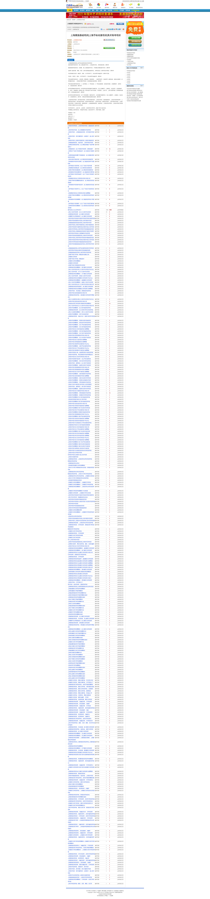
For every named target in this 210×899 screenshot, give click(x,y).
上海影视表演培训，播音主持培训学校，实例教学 (80, 688)
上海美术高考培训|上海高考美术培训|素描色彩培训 (81, 229)
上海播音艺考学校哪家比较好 (75, 612)
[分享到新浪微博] (107, 29)
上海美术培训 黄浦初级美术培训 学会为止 (78, 414)
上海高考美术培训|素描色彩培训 (76, 505)
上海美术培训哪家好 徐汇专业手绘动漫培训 (79, 442)
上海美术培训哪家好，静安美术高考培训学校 (79, 322)
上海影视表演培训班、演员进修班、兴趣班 (79, 703)
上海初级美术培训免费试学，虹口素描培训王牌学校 (81, 172)
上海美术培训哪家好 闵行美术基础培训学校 (79, 401)
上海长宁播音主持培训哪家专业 (76, 607)
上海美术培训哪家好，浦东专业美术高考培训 (79, 378)
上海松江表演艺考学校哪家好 (75, 661)
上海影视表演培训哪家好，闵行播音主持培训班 (80, 267)
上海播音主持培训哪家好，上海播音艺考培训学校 (80, 484)
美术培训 (91, 7)
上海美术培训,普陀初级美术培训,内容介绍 (78, 335)
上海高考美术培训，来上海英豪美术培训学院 (79, 130)
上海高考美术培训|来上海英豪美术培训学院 (79, 233)
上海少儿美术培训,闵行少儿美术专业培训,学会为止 (81, 269)
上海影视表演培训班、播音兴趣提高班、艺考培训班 (81, 864)
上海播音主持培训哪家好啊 (75, 510)
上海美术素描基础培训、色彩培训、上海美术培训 (80, 775)
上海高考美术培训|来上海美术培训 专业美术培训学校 (81, 501)
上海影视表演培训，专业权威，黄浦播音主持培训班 (81, 750)
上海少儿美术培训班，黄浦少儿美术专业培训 (79, 275)
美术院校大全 (110, 890)
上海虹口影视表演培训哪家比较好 (76, 676)
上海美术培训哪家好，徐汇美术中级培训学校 (79, 333)
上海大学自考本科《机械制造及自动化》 (78, 497)
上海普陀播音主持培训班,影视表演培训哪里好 (79, 571)
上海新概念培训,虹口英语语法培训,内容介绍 (79, 178)
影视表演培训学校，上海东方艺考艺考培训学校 (80, 473)
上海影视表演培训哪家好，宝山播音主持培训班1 (80, 735)
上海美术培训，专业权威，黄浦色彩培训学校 (79, 290)
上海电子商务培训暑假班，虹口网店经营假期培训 (80, 170)
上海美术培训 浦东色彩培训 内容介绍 (77, 403)
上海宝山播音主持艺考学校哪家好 (76, 678)
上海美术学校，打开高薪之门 (75, 582)
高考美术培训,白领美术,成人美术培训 (77, 454)
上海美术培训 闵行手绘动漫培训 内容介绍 (78, 410)
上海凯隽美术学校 (131, 63)
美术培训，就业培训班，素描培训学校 (77, 584)
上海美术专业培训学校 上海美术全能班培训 (79, 875)
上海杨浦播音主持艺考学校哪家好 (76, 650)
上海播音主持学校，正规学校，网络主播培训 (79, 695)
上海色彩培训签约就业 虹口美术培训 (77, 399)
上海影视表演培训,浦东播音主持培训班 (78, 573)
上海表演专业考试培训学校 (75, 516)
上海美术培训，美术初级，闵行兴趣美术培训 (79, 868)
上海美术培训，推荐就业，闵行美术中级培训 (79, 386)
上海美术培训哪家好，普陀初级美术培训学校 (79, 382)
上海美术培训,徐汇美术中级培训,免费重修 (78, 371)
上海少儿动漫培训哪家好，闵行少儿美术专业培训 (80, 312)
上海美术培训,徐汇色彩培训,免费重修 (77, 339)
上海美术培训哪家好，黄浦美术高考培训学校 (79, 395)
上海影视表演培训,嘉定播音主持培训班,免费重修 (80, 561)
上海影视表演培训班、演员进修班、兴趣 (78, 710)
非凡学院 (129, 64)
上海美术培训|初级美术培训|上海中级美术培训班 (80, 518)
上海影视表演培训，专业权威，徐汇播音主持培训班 (81, 727)
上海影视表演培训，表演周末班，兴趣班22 (79, 716)
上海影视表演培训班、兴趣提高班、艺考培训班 (80, 701)
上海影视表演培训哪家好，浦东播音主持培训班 (80, 569)
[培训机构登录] (126, 1)
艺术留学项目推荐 (135, 11)
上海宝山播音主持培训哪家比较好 (76, 673)
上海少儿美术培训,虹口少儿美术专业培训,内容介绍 (81, 305)
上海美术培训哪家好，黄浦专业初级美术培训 (79, 380)
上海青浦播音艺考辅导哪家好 (75, 590)
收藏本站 (121, 890)
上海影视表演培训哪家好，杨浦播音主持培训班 (80, 280)
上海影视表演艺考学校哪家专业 (76, 648)
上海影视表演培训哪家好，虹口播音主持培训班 (80, 629)
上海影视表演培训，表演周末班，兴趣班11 (79, 714)
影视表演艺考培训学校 (73, 529)
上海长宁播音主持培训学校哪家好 (76, 659)
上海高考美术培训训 (73, 503)
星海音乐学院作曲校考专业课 (134, 100)
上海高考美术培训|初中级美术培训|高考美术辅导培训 (81, 218)
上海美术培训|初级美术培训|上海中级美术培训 (79, 220)
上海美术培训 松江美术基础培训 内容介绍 (78, 427)
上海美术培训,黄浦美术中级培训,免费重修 (78, 350)
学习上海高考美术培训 (73, 539)
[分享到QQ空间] (109, 29)
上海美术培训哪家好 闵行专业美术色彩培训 (79, 431)
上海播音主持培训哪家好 (74, 261)
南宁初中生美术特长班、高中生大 (135, 97)
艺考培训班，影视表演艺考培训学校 (77, 554)
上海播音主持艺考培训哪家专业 (76, 610)
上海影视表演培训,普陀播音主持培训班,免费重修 (80, 565)
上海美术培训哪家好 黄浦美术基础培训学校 (79, 412)
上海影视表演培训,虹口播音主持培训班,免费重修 (80, 771)
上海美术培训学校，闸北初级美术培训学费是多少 (80, 354)
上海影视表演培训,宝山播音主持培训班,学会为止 (80, 576)
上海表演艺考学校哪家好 (74, 665)
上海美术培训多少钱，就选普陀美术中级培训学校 (80, 352)
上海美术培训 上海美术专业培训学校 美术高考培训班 (81, 520)
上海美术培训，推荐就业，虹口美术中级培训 (79, 363)
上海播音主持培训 (72, 256)
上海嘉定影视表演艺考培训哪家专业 (77, 593)
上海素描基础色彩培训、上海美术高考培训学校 (80, 877)
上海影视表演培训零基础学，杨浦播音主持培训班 (80, 558)
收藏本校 (112, 23)
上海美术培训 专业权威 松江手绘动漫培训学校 (79, 422)
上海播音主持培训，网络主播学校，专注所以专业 (80, 680)
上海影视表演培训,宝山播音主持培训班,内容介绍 (80, 552)
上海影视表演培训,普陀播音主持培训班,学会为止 (80, 752)
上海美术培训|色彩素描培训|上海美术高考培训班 (80, 235)
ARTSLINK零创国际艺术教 (133, 58)
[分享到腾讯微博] (111, 29)
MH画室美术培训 (131, 52)
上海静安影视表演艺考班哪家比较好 (77, 797)
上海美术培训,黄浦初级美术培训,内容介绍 (78, 367)
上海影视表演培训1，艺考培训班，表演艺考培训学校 (81, 816)
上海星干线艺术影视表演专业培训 (76, 265)
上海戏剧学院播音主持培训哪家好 (76, 465)
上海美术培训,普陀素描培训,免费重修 (77, 341)
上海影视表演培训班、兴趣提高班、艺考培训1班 (80, 720)
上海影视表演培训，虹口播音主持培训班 (78, 731)
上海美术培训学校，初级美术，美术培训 (78, 866)
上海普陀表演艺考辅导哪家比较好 (76, 663)
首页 (70, 10)
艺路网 (73, 19)
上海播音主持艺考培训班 (74, 537)
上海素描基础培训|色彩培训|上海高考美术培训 (79, 222)
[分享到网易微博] (114, 29)
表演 (97, 10)
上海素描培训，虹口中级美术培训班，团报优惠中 (80, 149)
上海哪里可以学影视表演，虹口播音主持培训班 (80, 216)
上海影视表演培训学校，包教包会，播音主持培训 (80, 729)
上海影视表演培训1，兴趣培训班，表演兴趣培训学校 (81, 824)
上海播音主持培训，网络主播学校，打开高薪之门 (80, 682)
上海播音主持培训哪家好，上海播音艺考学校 (79, 482)
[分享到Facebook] (120, 29)
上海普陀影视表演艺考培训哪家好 (76, 671)
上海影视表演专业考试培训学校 (76, 471)
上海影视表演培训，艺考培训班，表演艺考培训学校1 (81, 799)
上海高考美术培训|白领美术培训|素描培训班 (79, 250)
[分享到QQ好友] (116, 29)
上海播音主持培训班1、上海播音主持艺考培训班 (80, 835)
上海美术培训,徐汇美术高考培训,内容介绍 (78, 546)
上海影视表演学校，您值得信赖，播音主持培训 (80, 699)
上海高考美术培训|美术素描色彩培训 (77, 499)
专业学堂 (110, 10)
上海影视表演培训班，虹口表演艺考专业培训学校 (80, 310)
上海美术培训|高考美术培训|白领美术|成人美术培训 (81, 239)
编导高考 (88, 10)
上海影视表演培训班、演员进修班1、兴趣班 (79, 856)
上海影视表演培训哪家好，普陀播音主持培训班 (80, 580)
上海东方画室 (130, 61)
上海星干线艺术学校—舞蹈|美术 (76, 258)
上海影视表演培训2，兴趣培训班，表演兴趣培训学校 (81, 860)
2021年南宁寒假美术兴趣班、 (134, 88)
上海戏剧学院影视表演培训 (75, 480)
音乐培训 (99, 7)
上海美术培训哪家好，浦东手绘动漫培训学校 (79, 346)
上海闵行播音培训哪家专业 (75, 652)
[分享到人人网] (112, 29)
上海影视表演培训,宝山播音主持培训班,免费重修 (80, 563)
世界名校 (128, 10)
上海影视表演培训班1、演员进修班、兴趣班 (79, 830)
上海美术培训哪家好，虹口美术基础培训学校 (79, 307)
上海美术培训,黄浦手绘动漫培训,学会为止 (78, 344)
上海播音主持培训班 (73, 263)
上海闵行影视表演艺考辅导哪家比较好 (77, 595)
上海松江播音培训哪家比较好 (75, 637)
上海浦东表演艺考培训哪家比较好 (76, 667)
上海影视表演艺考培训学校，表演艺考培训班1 (79, 718)
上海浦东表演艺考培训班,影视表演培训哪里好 (79, 303)
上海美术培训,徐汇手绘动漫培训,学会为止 (78, 348)
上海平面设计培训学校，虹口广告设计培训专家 (80, 165)
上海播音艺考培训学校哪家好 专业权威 (78, 490)
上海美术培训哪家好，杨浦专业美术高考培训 (79, 388)
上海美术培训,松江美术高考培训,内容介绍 (78, 356)
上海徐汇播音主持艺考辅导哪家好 (76, 646)
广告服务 (99, 890)
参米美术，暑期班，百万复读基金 (135, 95)
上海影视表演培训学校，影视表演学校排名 (79, 794)
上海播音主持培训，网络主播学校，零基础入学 (80, 693)
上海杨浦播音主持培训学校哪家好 (76, 588)
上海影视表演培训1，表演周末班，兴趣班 (78, 788)
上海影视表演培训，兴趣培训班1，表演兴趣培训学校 (81, 813)
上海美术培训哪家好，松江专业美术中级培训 (79, 337)
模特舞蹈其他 (139, 7)
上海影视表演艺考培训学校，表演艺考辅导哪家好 (80, 684)
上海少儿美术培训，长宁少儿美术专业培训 (79, 271)
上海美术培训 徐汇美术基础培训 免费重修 (78, 439)
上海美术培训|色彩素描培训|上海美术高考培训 (79, 541)
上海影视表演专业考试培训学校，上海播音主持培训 (81, 476)
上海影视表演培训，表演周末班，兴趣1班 (78, 858)
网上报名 (120, 23)
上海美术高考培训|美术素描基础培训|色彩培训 (79, 241)
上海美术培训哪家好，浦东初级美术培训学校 (79, 373)
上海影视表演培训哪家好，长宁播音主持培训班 (80, 273)
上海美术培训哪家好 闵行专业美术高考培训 (79, 407)
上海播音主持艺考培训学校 (75, 531)
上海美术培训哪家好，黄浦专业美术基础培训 (79, 320)
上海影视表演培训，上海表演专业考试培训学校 (80, 459)
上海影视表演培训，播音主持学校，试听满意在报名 (81, 686)
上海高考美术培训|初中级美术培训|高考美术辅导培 (81, 495)
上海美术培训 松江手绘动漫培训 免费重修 (78, 429)
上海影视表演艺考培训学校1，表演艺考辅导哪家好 (81, 847)
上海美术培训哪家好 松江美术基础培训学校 (79, 397)
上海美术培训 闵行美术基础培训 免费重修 (78, 433)
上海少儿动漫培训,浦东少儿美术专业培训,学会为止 (81, 299)
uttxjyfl (128, 72)
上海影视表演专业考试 (73, 463)
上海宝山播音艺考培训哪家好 (75, 669)
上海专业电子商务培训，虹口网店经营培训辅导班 (80, 159)
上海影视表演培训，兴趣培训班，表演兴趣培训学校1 (81, 708)
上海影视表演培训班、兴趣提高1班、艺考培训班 (80, 811)
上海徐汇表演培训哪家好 (74, 603)
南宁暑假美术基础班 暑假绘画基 (134, 94)
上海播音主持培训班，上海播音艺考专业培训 (79, 493)
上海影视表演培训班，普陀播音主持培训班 (79, 622)
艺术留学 (122, 10)
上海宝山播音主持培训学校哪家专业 (77, 631)
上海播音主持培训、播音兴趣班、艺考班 (78, 697)
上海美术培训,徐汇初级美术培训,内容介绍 (78, 390)
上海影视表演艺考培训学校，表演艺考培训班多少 (80, 801)
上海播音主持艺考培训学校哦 (75, 535)
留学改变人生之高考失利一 (75, 210)
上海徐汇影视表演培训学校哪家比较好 (77, 639)
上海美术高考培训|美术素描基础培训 (77, 507)
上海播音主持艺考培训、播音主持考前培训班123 (80, 803)
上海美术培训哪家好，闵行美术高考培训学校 (79, 361)
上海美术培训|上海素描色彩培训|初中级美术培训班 (81, 231)
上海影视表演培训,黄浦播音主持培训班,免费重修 (80, 288)
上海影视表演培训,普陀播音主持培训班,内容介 (79, 578)
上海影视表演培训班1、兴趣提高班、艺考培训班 (80, 818)
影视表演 (123, 7)
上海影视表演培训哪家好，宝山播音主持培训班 (80, 733)
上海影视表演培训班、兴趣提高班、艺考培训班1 (80, 712)
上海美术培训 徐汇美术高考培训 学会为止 (78, 437)
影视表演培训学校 (72, 461)
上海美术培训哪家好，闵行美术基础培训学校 (79, 331)
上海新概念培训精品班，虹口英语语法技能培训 (80, 167)
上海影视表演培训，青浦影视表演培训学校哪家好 (80, 758)
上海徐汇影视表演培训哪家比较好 (76, 656)
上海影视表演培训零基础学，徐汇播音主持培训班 (80, 286)
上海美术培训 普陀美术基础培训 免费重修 (78, 405)
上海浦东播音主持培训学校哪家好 (76, 635)
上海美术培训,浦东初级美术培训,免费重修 (78, 376)
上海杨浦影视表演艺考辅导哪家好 (76, 644)
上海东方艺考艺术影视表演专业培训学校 (78, 478)
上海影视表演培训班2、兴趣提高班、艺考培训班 (80, 833)
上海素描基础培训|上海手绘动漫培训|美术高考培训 (81, 248)
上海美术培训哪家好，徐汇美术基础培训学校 (79, 326)
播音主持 (115, 7)
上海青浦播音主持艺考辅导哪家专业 (77, 633)
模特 (105, 10)
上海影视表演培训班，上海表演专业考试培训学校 (80, 522)
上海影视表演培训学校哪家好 (75, 746)
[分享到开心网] (123, 29)
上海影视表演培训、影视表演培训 (76, 773)
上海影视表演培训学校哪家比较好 (76, 597)
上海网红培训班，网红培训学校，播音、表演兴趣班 (81, 544)
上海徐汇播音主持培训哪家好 (75, 784)
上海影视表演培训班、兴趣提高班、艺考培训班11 (80, 780)
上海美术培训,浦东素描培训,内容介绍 (77, 293)
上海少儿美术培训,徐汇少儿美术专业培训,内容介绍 (81, 284)
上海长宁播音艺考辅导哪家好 (75, 599)
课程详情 (70, 60)
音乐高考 (82, 10)
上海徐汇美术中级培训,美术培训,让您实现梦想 (79, 384)
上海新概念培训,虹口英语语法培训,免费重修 (79, 193)
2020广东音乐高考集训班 (133, 99)
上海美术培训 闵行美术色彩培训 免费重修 (78, 435)
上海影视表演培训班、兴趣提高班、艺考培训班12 (80, 765)
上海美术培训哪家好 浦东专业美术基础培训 (79, 444)
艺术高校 (116, 10)
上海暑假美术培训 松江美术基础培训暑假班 (79, 425)
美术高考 (76, 10)
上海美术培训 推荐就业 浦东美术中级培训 (78, 448)
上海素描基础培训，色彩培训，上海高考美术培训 (80, 142)
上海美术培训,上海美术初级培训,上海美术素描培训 (81, 140)
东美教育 (129, 59)
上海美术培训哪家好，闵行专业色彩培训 (78, 314)
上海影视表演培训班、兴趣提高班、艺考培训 (79, 705)
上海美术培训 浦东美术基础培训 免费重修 (78, 418)
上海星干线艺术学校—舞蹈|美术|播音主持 (78, 254)
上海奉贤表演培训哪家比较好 (75, 614)
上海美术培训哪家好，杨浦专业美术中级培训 (79, 365)
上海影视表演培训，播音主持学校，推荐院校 (79, 691)
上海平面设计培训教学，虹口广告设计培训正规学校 (81, 203)
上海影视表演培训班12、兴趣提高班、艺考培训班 (80, 845)
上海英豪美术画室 (80, 19)
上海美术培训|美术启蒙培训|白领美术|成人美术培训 (81, 227)
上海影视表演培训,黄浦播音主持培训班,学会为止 (80, 278)
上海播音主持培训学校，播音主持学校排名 (79, 782)
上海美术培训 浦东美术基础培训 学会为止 (78, 420)
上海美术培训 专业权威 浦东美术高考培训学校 (79, 450)
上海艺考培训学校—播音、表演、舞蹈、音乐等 (80, 883)
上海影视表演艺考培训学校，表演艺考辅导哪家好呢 (81, 777)
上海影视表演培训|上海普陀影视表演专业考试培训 (80, 586)
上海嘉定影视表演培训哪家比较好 (76, 605)
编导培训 (107, 7)
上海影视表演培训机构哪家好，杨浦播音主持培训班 (81, 548)
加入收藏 (142, 1)
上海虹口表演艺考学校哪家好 (75, 654)
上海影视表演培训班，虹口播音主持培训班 (79, 214)
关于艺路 (88, 890)
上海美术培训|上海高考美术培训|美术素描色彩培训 (81, 237)
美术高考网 (108, 894)
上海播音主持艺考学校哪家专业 (76, 642)
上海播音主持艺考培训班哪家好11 (76, 805)
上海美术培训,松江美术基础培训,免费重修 (78, 329)
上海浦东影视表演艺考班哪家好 (76, 786)
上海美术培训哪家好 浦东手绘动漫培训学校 (79, 416)
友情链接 (116, 890)
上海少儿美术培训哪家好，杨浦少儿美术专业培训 (80, 282)
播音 (93, 10)
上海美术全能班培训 (73, 456)
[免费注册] (132, 1)
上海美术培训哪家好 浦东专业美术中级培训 (79, 446)
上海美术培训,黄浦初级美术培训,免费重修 (78, 369)
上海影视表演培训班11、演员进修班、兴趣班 (79, 862)
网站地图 (137, 1)
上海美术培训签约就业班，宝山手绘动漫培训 (79, 358)
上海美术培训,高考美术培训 (75, 452)
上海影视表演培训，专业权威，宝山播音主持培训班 (81, 618)
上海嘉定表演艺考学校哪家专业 (76, 601)
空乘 (101, 10)
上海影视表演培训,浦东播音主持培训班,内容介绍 (80, 567)
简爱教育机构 (130, 54)
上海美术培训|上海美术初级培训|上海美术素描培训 (81, 224)
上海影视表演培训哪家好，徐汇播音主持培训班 (80, 550)
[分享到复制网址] (121, 29)
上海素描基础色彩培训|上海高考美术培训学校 (79, 252)
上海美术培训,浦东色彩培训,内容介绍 (77, 301)
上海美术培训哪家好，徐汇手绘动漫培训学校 (79, 324)
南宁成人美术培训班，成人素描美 (135, 92)
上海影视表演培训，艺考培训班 (76, 533)
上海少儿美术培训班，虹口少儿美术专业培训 (79, 212)
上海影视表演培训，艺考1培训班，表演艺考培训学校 (81, 854)
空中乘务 (131, 7)
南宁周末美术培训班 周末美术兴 (134, 90)
